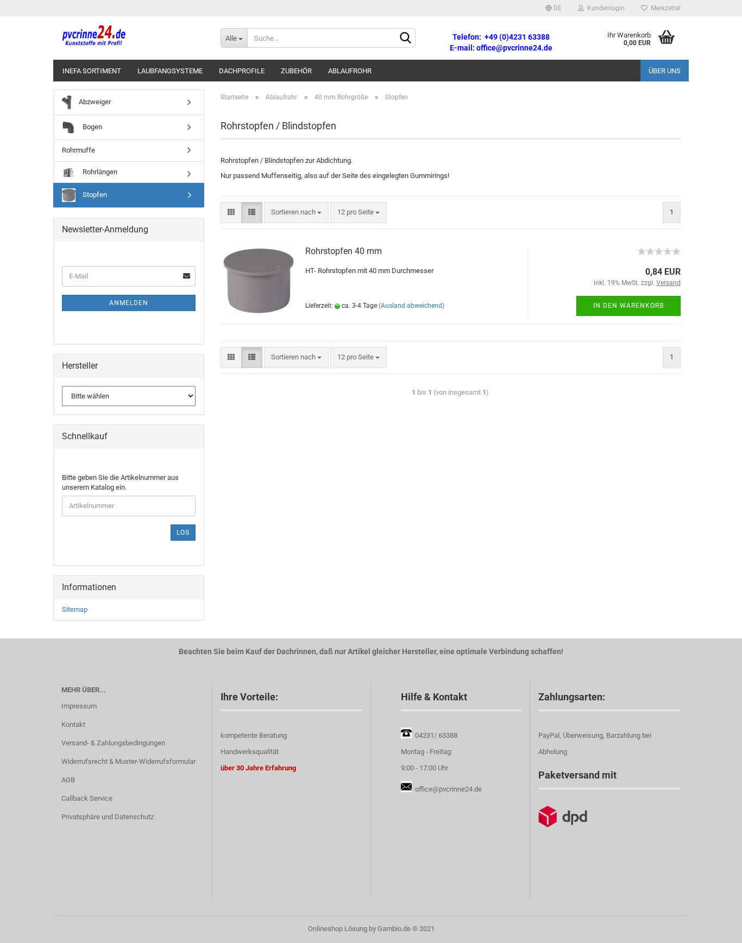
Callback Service (86, 798)
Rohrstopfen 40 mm (343, 251)
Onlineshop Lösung (337, 929)
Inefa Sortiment (91, 71)
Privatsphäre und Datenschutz (107, 817)
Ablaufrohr (350, 71)
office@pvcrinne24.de (448, 789)
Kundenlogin (604, 8)
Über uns (665, 71)
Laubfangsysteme (170, 71)
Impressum (79, 706)
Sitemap (74, 609)
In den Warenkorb (628, 305)
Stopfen (94, 195)
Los (183, 532)
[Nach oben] (712, 926)
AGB (68, 780)
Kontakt (73, 724)
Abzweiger (94, 102)
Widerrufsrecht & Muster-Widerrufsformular (128, 761)
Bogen (91, 127)
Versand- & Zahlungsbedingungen (113, 743)
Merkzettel (664, 8)
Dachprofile (242, 71)
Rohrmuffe (78, 150)
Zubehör (296, 71)
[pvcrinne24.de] (132, 38)
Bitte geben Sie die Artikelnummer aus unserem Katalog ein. (120, 482)
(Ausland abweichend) (411, 305)
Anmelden (128, 303)
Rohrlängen (99, 172)
